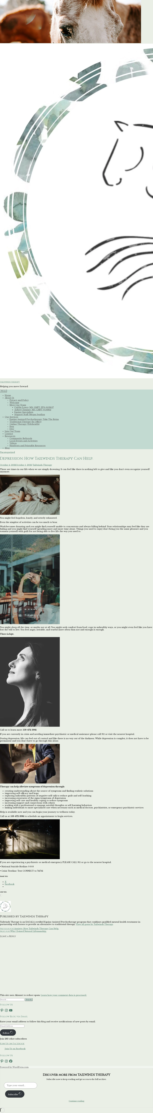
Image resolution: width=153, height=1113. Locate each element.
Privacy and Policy (19, 400)
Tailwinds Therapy (42, 465)
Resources (10, 436)
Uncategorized (7, 452)
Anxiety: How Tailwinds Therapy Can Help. (29, 928)
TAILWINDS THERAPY (10, 382)
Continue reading (76, 1101)
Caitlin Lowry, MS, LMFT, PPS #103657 (34, 407)
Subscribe (13, 1094)
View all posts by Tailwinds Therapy (94, 924)
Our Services (11, 417)
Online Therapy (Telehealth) (25, 424)
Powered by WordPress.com (14, 1067)
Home (8, 395)
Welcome (14, 402)
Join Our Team (12, 431)
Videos (13, 443)
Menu (3, 391)
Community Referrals (21, 438)
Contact (9, 433)
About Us (9, 398)
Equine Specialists (23, 412)
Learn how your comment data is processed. (64, 995)
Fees (12, 426)
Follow (6, 1033)
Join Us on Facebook (12, 1043)
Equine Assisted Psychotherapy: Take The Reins (34, 419)
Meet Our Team (18, 405)
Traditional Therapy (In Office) (25, 421)
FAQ (12, 429)
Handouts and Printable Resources (28, 445)
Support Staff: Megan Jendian (29, 414)
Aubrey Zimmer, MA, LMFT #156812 (32, 410)
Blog (7, 448)
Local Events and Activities (24, 441)
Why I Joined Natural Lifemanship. (23, 931)
